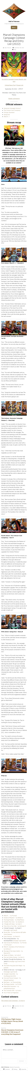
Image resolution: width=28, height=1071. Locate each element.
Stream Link (20, 85)
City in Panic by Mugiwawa (11, 993)
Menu (14, 27)
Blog (15, 49)
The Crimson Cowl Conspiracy (12, 110)
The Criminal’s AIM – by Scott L (12, 990)
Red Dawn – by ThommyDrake (12, 982)
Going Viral (7, 114)
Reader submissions (14, 98)
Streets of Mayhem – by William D (13, 918)
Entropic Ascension (9, 112)
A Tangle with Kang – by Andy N (13, 924)
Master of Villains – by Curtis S (12, 955)
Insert (15, 930)
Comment (21, 1061)
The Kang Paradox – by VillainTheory (14, 920)
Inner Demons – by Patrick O (12, 936)
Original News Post (10, 85)
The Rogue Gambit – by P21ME (13, 984)
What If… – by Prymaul (10, 915)
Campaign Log (8, 930)
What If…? (6, 116)
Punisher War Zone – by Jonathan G (14, 922)
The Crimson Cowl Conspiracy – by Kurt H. (13, 1000)
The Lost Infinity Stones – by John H (14, 957)
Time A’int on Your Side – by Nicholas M (15, 926)
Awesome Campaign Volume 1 (12, 108)
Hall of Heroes (14, 21)
